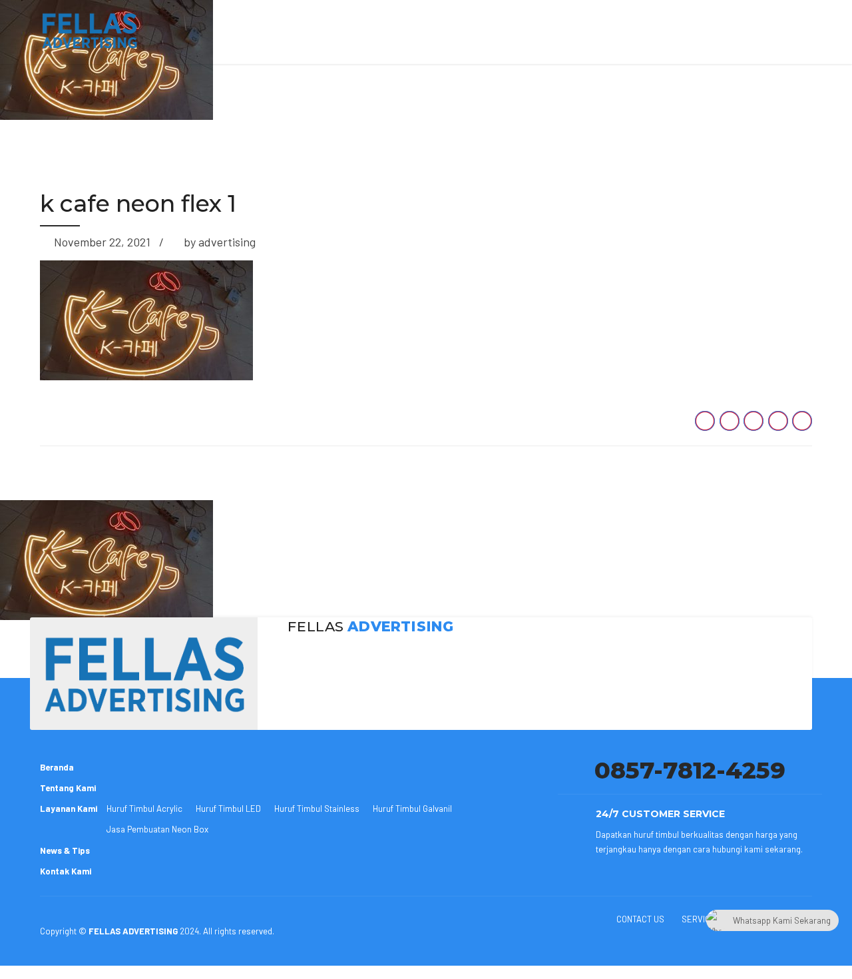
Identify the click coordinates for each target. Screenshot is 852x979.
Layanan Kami (68, 808)
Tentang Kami (68, 788)
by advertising (220, 241)
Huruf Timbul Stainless (316, 808)
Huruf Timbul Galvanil (412, 808)
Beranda (57, 767)
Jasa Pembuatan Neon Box (157, 829)
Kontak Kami (65, 871)
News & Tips (65, 850)
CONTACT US (640, 919)
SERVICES (701, 919)
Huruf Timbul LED (228, 808)
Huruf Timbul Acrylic (144, 808)
